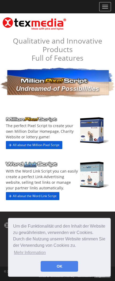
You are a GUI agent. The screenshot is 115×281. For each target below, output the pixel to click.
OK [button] (59, 266)
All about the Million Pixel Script (36, 145)
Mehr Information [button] (30, 252)
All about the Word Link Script (34, 196)
